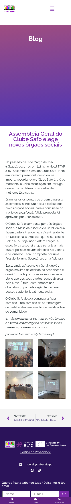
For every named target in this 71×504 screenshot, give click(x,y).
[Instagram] (39, 470)
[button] (52, 9)
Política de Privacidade (35, 452)
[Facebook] (32, 470)
